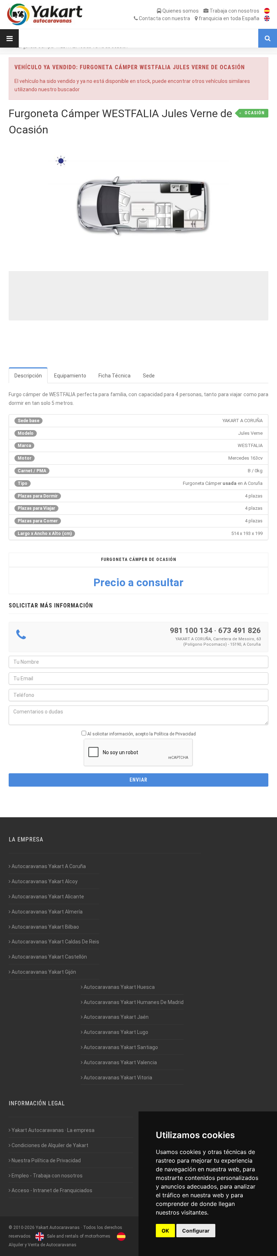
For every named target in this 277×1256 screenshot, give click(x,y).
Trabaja (233, 11)
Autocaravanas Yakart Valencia (120, 1062)
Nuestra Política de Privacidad (45, 1160)
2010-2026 (24, 1227)
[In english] (265, 18)
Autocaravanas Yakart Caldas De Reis (54, 942)
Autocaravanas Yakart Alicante (47, 896)
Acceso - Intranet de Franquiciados (51, 1190)
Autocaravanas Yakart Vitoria (117, 1077)
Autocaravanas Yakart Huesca (119, 987)
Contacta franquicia (198, 18)
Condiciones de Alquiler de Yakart (49, 1145)
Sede (149, 376)
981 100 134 (191, 630)
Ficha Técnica (114, 376)
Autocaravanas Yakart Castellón (48, 957)
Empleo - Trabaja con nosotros (46, 1175)
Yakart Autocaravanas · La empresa (52, 1130)
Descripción (28, 376)
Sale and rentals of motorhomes (78, 1236)
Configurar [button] (196, 1231)
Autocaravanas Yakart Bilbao (44, 927)
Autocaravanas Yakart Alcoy (44, 881)
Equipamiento (70, 376)
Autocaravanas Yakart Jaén (116, 1017)
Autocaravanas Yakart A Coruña (48, 866)
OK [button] (165, 1231)
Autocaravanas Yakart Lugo (115, 1032)
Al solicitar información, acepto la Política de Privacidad (141, 734)
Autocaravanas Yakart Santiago (120, 1047)
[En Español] (265, 11)
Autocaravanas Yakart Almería (46, 912)
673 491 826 (239, 630)
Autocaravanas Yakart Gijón (43, 972)
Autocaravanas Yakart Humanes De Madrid (133, 1002)
